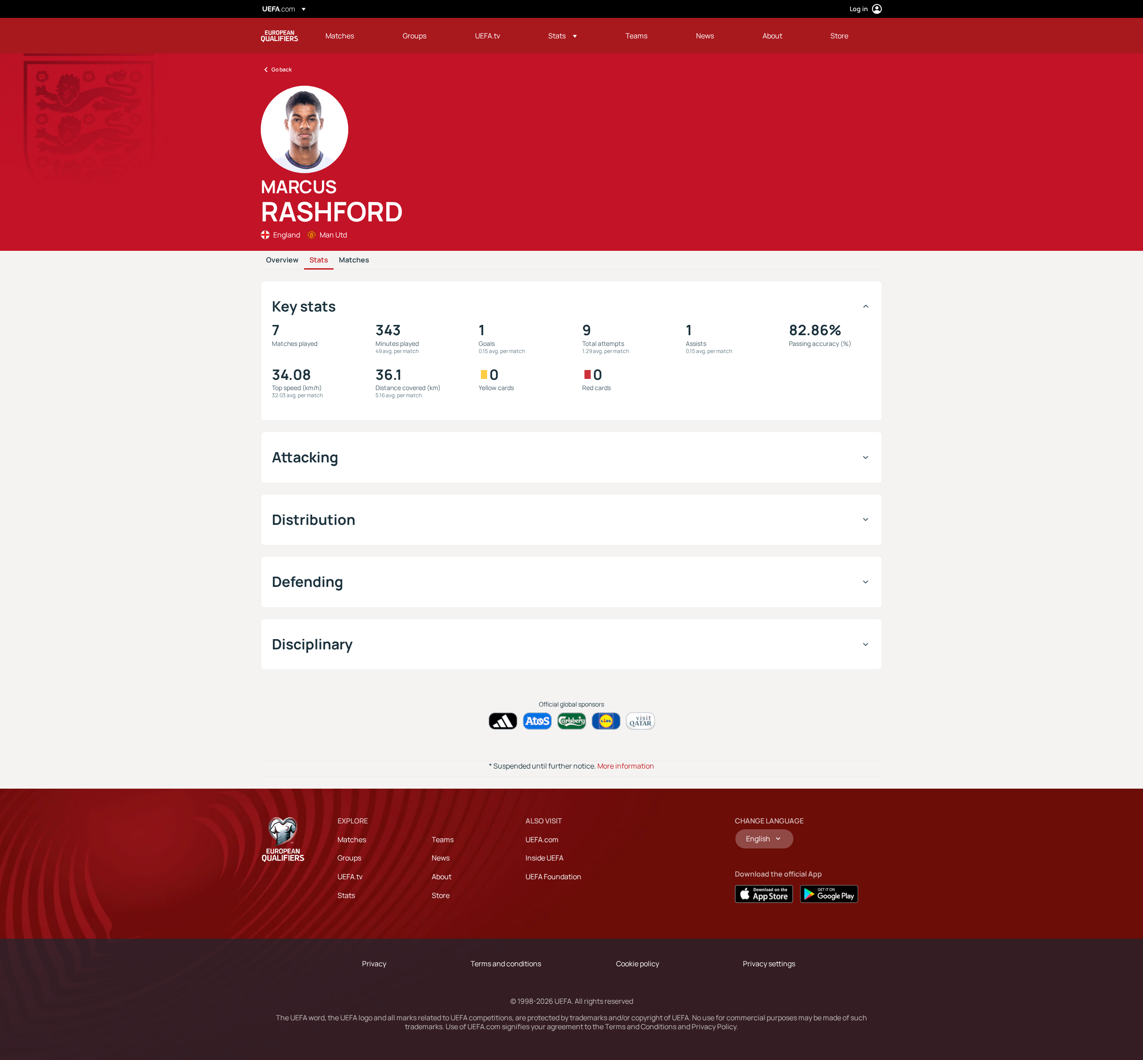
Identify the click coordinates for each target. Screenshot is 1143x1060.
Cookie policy (637, 964)
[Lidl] (606, 721)
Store (441, 895)
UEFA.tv (350, 876)
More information (625, 766)
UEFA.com (542, 839)
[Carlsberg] (571, 721)
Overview (282, 260)
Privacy (374, 964)
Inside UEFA (544, 858)
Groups (349, 858)
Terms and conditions (506, 964)
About (441, 876)
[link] (340, 35)
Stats (318, 260)
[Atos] (537, 721)
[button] (562, 35)
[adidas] (502, 721)
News (441, 858)
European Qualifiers (279, 35)
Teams (443, 839)
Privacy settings (769, 964)
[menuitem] (353, 35)
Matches (354, 260)
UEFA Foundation (553, 876)
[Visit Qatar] (640, 721)
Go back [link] (281, 69)
